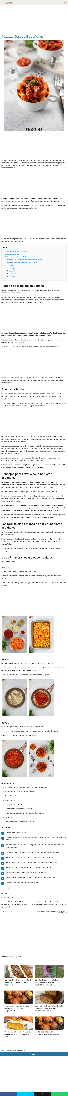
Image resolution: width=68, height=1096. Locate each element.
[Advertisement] (34, 20)
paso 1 (12, 265)
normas (12, 276)
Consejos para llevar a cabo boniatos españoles (22, 257)
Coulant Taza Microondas (10, 912)
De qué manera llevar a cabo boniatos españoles (22, 262)
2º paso (12, 268)
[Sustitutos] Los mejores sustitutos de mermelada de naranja (51, 911)
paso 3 (12, 271)
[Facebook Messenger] (25, 1094)
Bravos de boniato (13, 254)
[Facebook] (8, 1094)
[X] (42, 1094)
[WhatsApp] (59, 1094)
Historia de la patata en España (17, 251)
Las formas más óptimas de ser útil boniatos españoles (24, 259)
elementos (13, 274)
